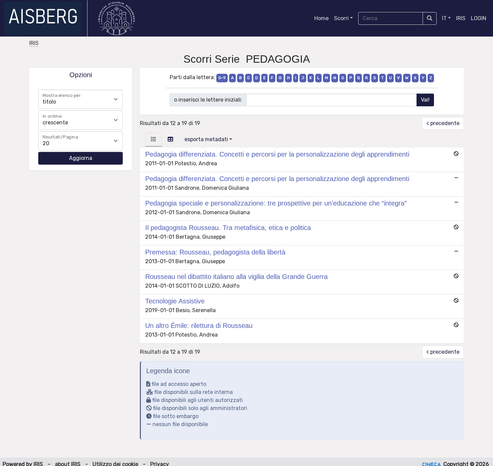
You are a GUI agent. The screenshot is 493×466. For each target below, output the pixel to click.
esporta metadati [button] (206, 139)
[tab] (153, 139)
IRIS (460, 18)
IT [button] (444, 18)
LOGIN (478, 18)
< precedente (442, 123)
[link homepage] (46, 18)
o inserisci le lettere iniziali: (208, 100)
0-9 (222, 77)
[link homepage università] (116, 18)
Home (321, 18)
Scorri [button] (341, 18)
